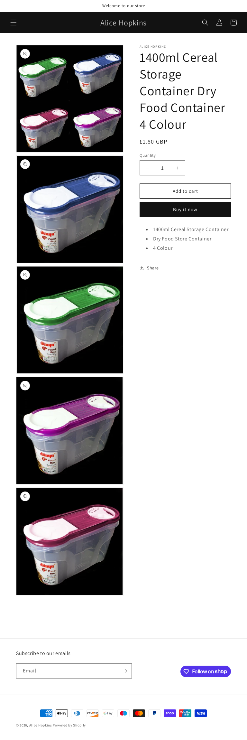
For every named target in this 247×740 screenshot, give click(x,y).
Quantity (148, 155)
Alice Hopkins (40, 725)
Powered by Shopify (69, 725)
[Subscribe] (124, 671)
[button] (13, 22)
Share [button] (153, 268)
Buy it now (185, 209)
